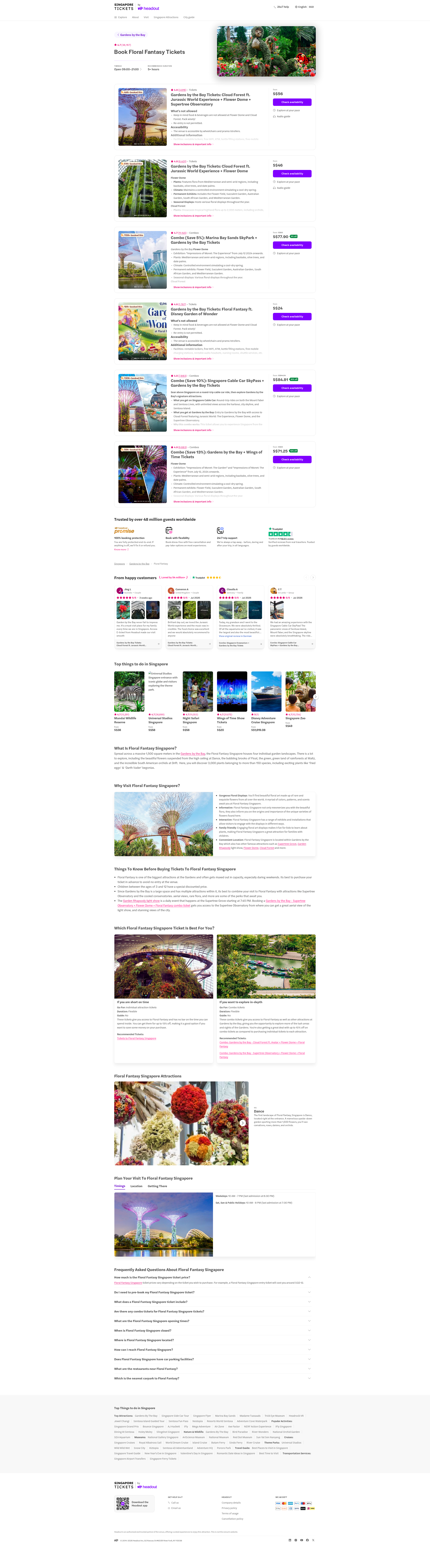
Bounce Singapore (153, 1426)
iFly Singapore (283, 1426)
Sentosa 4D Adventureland (178, 1448)
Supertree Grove (287, 843)
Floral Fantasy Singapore (128, 1282)
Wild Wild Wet (122, 1448)
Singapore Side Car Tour (175, 1415)
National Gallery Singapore (163, 1437)
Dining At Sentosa (124, 1431)
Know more (120, 549)
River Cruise (253, 1442)
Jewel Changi (121, 1421)
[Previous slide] (122, 117)
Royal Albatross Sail (150, 1442)
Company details (231, 1502)
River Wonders (260, 1431)
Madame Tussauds (250, 1415)
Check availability (292, 102)
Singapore (119, 563)
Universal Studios (291, 1442)
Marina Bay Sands (225, 1415)
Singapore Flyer (202, 1415)
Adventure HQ (205, 1448)
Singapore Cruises (124, 1442)
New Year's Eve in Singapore (160, 1453)
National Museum (219, 1437)
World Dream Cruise (177, 1442)
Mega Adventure (201, 1426)
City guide (189, 17)
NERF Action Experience (257, 1426)
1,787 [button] (182, 304)
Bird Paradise (240, 1431)
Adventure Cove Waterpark (252, 1421)
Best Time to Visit (268, 1453)
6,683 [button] (182, 447)
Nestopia (197, 1421)
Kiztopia (154, 1448)
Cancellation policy (232, 1518)
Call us (175, 1502)
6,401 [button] (182, 161)
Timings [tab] (119, 1186)
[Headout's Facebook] (307, 1540)
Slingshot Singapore (168, 1431)
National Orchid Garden (286, 1431)
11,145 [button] (182, 232)
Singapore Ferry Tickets (163, 1458)
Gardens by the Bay (132, 35)
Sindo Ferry (235, 1442)
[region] (142, 117)
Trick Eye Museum (275, 1415)
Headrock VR (296, 1415)
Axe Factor (234, 1426)
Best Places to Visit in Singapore (270, 1448)
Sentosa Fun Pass (178, 1421)
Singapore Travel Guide (127, 1453)
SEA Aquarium (122, 1437)
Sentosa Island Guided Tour (149, 1421)
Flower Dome (251, 847)
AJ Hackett (174, 1426)
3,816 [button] (182, 89)
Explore (122, 17)
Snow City (139, 1448)
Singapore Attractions (166, 17)
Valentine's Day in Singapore (197, 1453)
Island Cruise (199, 1442)
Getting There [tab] (157, 1186)
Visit (146, 17)
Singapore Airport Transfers (130, 1458)
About (135, 17)
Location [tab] (136, 1186)
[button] (123, 610)
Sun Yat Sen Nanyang (268, 1437)
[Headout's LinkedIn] (290, 1540)
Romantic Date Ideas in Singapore (236, 1453)
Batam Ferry (218, 1442)
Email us (176, 1508)
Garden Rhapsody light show (141, 901)
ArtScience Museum (194, 1437)
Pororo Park (224, 1448)
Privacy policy (229, 1508)
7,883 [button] (182, 375)
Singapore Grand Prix (126, 1426)
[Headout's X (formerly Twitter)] (313, 1540)
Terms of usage (230, 1513)
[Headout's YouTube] (301, 1540)
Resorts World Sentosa (220, 1421)
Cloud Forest (267, 847)
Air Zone (219, 1426)
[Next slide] (162, 117)
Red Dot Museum (242, 1437)
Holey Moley (145, 1431)
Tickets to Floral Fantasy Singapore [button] (136, 1038)
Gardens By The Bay (146, 1415)
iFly (186, 1426)
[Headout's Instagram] (295, 1540)
